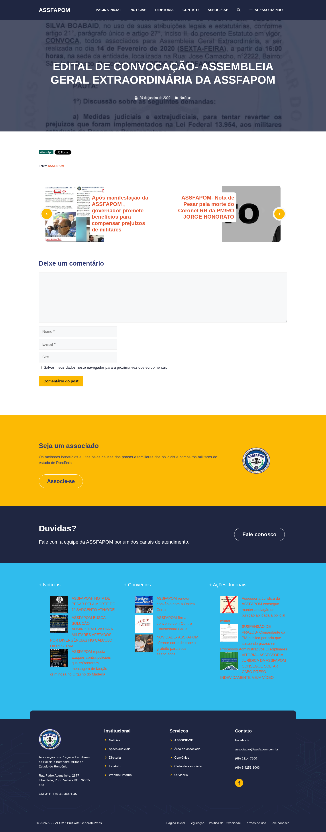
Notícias (138, 10)
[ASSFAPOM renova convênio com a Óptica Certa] (144, 605)
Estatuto (114, 766)
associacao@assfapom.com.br (256, 749)
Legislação (196, 823)
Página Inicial (109, 10)
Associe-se (218, 10)
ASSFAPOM (54, 10)
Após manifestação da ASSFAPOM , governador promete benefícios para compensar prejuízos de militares (120, 214)
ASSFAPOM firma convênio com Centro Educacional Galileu (174, 623)
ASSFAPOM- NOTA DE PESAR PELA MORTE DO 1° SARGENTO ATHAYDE (93, 604)
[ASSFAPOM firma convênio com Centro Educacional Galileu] (144, 624)
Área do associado (187, 749)
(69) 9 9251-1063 (247, 767)
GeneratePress (91, 823)
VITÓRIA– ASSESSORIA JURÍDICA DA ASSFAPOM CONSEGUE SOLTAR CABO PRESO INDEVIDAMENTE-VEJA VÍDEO (253, 666)
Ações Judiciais (119, 749)
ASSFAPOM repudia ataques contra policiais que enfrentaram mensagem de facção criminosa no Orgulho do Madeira (80, 663)
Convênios (181, 757)
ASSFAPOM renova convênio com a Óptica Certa (176, 604)
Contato (191, 10)
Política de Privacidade (225, 823)
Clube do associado (188, 766)
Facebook (242, 740)
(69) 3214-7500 (246, 758)
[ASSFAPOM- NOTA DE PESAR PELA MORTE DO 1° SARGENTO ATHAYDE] (59, 605)
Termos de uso (255, 823)
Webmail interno (120, 775)
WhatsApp (46, 152)
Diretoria (164, 10)
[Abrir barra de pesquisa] (239, 10)
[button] (266, 10)
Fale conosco (259, 534)
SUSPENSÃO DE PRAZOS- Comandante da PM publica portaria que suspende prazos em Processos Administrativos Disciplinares (253, 637)
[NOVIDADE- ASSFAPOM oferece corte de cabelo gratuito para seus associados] (144, 644)
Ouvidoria (181, 775)
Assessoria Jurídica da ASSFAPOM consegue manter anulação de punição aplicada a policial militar (252, 609)
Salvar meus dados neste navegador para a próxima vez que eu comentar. (105, 367)
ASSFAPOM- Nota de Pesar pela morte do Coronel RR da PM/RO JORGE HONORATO (206, 207)
